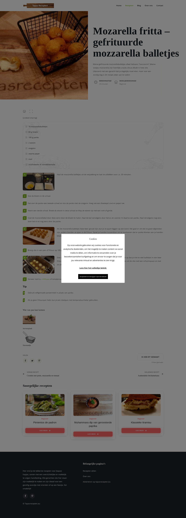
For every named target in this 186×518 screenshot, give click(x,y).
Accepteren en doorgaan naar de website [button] (93, 276)
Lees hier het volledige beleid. (93, 268)
